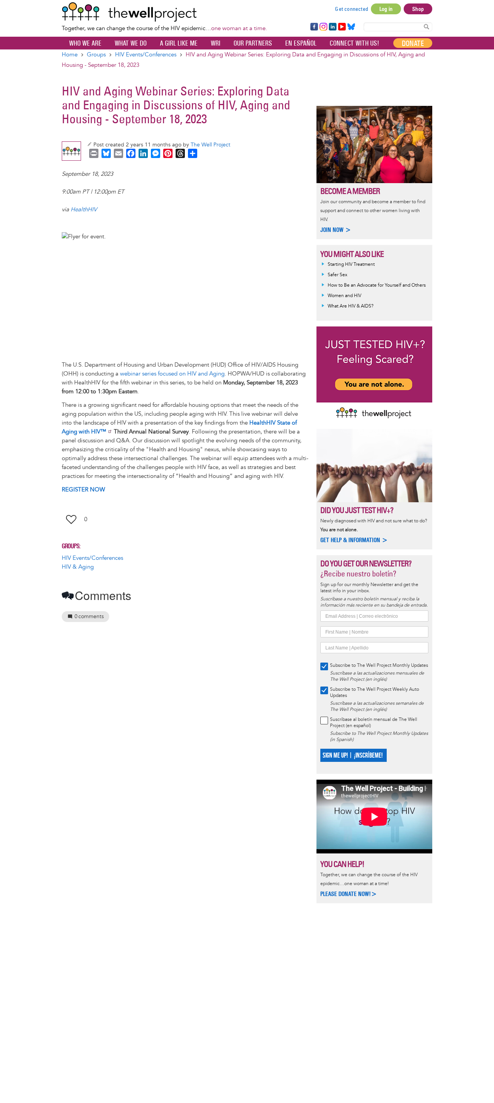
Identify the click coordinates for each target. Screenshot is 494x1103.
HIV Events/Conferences (145, 54)
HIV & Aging (78, 567)
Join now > (335, 229)
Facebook (313, 27)
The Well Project (210, 144)
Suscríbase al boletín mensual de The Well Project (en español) (373, 723)
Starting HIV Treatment (351, 264)
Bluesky (351, 27)
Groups (96, 54)
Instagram (323, 27)
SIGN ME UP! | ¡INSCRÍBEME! (352, 755)
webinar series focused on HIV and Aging (172, 373)
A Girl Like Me (179, 43)
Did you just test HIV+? (356, 510)
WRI (215, 43)
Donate (413, 43)
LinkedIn (333, 27)
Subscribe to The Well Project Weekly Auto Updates (374, 693)
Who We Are (85, 43)
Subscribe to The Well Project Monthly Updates (379, 665)
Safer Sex (337, 275)
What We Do (131, 43)
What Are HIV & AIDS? (351, 306)
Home (70, 54)
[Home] (164, 12)
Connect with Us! (354, 43)
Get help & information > (354, 540)
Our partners (252, 43)
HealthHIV (84, 209)
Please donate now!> (348, 893)
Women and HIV (344, 296)
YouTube (341, 27)
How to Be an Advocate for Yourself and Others (377, 285)
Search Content (426, 26)
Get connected (351, 8)
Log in (385, 8)
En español (300, 43)
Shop (418, 8)
